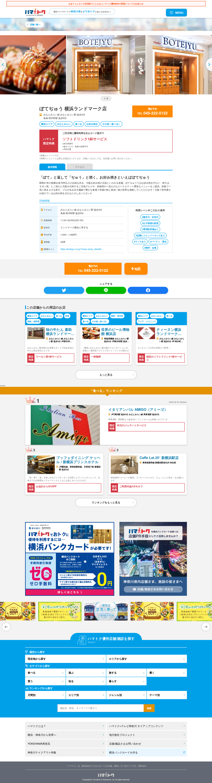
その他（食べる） (111, 124)
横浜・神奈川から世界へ (42, 735)
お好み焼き (92, 124)
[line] (106, 290)
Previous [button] (3, 65)
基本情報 (52, 167)
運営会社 (142, 765)
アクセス (79, 167)
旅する (113, 672)
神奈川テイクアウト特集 (42, 752)
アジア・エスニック (147, 321)
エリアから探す (118, 659)
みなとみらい (64, 124)
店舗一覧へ (35, 24)
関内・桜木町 (117, 315)
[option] (106, 64)
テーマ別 (154, 695)
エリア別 (74, 695)
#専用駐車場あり (150, 229)
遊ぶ (71, 672)
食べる (78, 124)
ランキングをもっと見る (106, 502)
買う (30, 681)
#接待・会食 (150, 247)
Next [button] (208, 65)
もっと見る (106, 375)
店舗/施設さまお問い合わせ (125, 743)
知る (71, 681)
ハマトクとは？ (37, 726)
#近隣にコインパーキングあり (150, 235)
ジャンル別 (115, 695)
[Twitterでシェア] (64, 290)
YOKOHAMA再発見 (39, 743)
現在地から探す (37, 659)
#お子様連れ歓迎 (150, 223)
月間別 (31, 695)
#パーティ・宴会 (158, 241)
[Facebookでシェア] (148, 290)
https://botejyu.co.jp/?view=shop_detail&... (81, 249)
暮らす (113, 681)
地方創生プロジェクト (122, 735)
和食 (67, 315)
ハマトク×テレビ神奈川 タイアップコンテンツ (136, 726)
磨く (152, 672)
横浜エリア (47, 124)
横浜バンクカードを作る (123, 752)
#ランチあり (140, 241)
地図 (137, 268)
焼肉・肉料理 (33, 321)
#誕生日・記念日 (150, 217)
